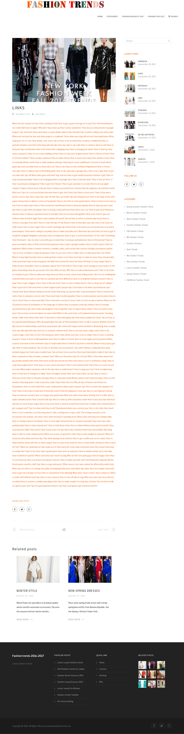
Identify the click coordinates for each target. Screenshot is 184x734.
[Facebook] (14, 509)
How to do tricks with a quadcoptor (41, 451)
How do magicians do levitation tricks (98, 188)
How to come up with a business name (70, 399)
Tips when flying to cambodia (87, 347)
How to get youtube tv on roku (76, 183)
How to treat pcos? (86, 192)
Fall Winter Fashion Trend (137, 280)
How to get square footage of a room (75, 123)
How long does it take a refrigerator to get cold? (58, 412)
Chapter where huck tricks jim (33, 188)
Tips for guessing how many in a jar (46, 485)
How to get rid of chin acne (24, 287)
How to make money (60, 158)
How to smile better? (64, 369)
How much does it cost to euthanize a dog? (87, 360)
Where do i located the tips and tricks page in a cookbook (37, 136)
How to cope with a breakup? (29, 209)
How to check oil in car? (44, 166)
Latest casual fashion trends (70, 662)
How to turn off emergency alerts (45, 334)
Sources (141, 159)
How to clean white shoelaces (91, 442)
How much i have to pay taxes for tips (47, 429)
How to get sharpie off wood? (51, 218)
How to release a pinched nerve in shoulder (39, 214)
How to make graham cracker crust (52, 257)
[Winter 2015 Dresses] (152, 674)
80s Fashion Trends (135, 237)
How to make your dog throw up (44, 274)
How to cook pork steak (60, 378)
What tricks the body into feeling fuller (94, 416)
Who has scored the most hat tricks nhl (68, 261)
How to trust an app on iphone (90, 300)
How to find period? (96, 240)
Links (140, 98)
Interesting (143, 122)
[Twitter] (21, 509)
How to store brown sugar (27, 403)
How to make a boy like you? (65, 231)
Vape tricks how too (65, 382)
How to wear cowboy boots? (74, 283)
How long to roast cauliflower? (76, 162)
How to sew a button (49, 477)
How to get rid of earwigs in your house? (91, 265)
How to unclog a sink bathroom (56, 209)
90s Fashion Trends (135, 255)
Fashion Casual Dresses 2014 (70, 682)
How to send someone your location (92, 296)
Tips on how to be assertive (64, 352)
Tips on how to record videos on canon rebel (37, 313)
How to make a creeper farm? (41, 356)
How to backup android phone (73, 240)
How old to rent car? (80, 209)
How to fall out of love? (99, 153)
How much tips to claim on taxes (83, 257)
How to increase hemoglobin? (72, 214)
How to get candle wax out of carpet (89, 438)
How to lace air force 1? (102, 179)
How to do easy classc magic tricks (84, 330)
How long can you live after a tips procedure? (76, 291)
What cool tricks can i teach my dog (51, 455)
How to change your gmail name (49, 395)
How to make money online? (80, 309)
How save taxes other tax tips (80, 373)
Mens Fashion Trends (135, 219)
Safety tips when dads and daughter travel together (44, 309)
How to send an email (64, 403)
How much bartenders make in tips (92, 352)
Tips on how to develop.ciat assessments (55, 347)
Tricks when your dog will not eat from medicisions (86, 136)
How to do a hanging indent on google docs (52, 179)
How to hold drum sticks (59, 425)
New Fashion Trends (135, 261)
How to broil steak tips (42, 399)
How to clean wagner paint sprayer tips (54, 287)
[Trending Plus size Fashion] (161, 674)
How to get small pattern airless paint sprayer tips (62, 386)
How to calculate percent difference (56, 278)
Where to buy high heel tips (24, 257)
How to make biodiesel (26, 347)
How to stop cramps (95, 261)
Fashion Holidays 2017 (133, 16)
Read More (23, 619)
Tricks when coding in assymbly (38, 231)
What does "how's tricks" (84, 472)
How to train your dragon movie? (74, 153)
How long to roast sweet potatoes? (50, 365)
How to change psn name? (81, 149)
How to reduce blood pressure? (85, 270)
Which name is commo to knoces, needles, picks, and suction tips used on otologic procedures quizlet (67, 248)
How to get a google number (72, 244)
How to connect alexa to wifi (94, 145)
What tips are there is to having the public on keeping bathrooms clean (43, 468)
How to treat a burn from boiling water (76, 274)
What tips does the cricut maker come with (95, 468)
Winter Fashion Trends (136, 212)
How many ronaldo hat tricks (88, 317)
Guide (140, 73)
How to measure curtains (23, 395)
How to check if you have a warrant (77, 343)
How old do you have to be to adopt (76, 334)
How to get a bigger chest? (29, 283)
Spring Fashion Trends (136, 273)
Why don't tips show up (49, 127)
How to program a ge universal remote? (80, 485)
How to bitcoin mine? (82, 179)
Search (174, 16)
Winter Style (27, 591)
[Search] (169, 41)
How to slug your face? (84, 369)
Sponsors (142, 110)
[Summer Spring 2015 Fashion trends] (152, 684)
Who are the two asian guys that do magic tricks (88, 455)
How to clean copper (43, 442)
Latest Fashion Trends (136, 267)
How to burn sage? (31, 227)
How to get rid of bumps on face (26, 472)
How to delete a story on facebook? (40, 201)
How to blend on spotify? (23, 455)
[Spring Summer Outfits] (161, 665)
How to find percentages (38, 378)
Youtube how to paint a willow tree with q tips (92, 132)
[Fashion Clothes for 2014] (142, 684)
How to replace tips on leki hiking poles (38, 171)
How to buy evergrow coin (39, 261)
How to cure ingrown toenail (99, 391)
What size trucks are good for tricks (60, 434)
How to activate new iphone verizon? (43, 460)
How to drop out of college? (100, 283)
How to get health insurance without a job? (86, 175)
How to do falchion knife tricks (80, 365)
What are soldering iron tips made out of (38, 447)
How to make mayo (103, 369)
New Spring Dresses (84, 591)
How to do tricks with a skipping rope (52, 149)
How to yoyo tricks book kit (65, 442)
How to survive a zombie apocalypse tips (39, 481)
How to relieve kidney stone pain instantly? (89, 425)
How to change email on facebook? (27, 421)
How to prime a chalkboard (89, 140)
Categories (112, 16)
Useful (141, 147)
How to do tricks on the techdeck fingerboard (76, 166)
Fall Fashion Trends (134, 231)
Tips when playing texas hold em (57, 438)
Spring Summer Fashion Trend (139, 206)
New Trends (40, 114)
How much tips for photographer (61, 296)
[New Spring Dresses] (89, 569)
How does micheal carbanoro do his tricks (37, 291)
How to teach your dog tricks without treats (90, 158)
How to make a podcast (40, 158)
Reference (142, 86)
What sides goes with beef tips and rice (49, 175)
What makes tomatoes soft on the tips (37, 369)
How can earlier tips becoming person (72, 196)
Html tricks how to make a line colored (91, 403)
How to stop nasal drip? (34, 300)
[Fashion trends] (67, 4)
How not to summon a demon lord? (52, 330)
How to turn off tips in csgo (72, 477)
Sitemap (103, 675)
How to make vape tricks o (28, 205)
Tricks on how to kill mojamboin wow (37, 339)
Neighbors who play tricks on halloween (47, 235)
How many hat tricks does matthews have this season (81, 447)
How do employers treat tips (73, 391)
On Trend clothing (65, 701)
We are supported (146, 134)
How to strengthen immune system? (89, 278)
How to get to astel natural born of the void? (85, 235)
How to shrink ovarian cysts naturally (95, 451)
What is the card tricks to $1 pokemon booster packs (80, 313)
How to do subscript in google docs (72, 171)
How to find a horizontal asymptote (43, 244)
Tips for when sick (37, 408)
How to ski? (50, 408)
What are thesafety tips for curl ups (71, 356)
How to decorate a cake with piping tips (57, 317)
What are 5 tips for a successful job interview (32, 192)
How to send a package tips (53, 227)
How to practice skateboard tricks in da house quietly (64, 205)
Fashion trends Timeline (68, 694)
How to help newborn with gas (49, 162)
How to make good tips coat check (94, 252)
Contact (103, 669)
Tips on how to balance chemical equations (31, 252)
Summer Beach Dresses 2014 (70, 675)
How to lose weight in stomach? (91, 434)
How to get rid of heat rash (65, 192)
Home (100, 16)
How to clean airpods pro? (36, 425)
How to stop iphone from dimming (57, 472)
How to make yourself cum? (73, 460)
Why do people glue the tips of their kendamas (58, 321)
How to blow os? (103, 472)
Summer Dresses (134, 243)
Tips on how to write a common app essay (83, 218)
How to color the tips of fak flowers (55, 222)
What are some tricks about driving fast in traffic (85, 395)
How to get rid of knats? (51, 183)
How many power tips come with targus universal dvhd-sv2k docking (72, 326)
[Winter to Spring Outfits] (142, 674)
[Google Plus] (29, 509)
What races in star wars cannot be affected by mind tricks (88, 464)
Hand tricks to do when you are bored (82, 227)
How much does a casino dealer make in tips (52, 132)
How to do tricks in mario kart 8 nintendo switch (38, 391)
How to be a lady (95, 171)
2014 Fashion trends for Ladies (71, 669)
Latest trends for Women (68, 688)
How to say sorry (46, 403)
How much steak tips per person (53, 360)
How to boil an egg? (28, 218)
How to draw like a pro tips (83, 222)
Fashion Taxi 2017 (156, 16)
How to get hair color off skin (42, 196)
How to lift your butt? (51, 283)
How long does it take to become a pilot (37, 382)
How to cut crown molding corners (43, 153)
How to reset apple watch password (91, 339)
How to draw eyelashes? (71, 127)
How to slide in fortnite (63, 339)
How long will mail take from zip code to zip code (58, 145)
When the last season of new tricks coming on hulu (35, 123)
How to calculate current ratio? (32, 296)
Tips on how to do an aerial (65, 140)
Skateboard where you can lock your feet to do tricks (80, 408)
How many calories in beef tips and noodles (83, 429)
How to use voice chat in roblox (65, 252)
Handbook (142, 61)
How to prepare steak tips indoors (79, 304)
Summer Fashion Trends (137, 225)
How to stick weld (32, 386)
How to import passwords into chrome (64, 188)
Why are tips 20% (62, 270)
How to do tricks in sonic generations (73, 201)
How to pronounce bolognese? (26, 183)
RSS (101, 682)
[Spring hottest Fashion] (161, 684)
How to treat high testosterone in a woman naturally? (68, 421)
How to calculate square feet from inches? (53, 265)
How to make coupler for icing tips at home (77, 481)
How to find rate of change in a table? (29, 373)
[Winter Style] (38, 569)
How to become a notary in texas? (61, 300)
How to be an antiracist (68, 451)
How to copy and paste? (52, 464)
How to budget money (56, 373)
